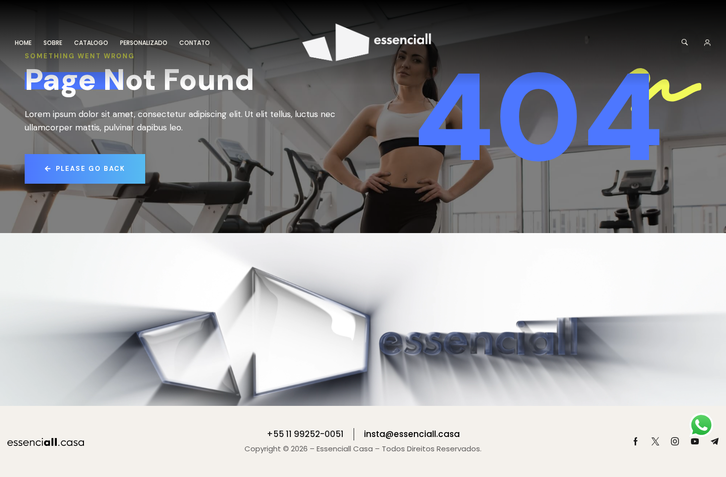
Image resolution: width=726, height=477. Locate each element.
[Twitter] (655, 441)
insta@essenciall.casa (412, 434)
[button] (685, 43)
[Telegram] (715, 441)
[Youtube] (695, 441)
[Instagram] (675, 441)
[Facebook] (636, 441)
